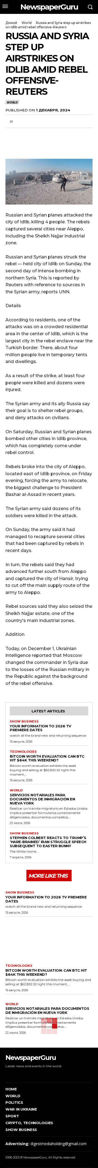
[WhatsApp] (35, 134)
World (27, 23)
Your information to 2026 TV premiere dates (40, 728)
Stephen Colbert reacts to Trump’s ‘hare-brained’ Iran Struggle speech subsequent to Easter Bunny (48, 841)
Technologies (23, 752)
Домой (11, 23)
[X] (23, 134)
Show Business (24, 721)
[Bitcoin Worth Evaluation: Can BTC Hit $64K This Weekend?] (49, 939)
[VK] (61, 134)
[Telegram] (48, 134)
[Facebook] (10, 134)
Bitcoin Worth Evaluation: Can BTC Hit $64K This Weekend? (47, 758)
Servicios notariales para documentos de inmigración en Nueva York (42, 799)
